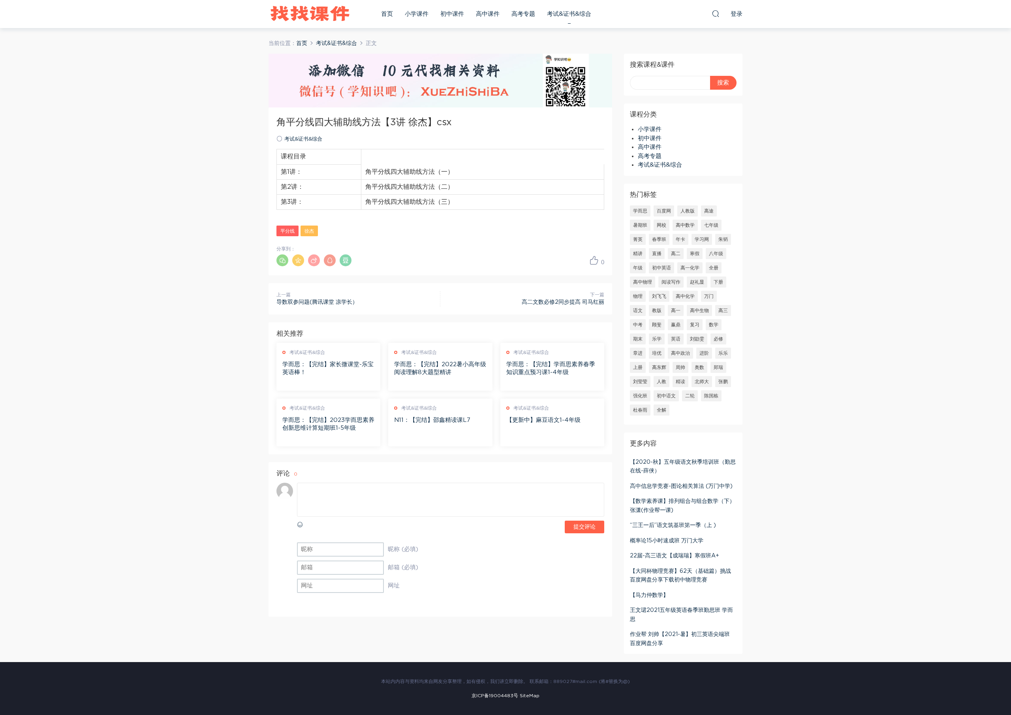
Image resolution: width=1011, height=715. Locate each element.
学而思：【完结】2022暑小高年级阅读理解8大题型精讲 (440, 368)
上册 (638, 367)
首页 (387, 14)
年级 (638, 267)
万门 (709, 296)
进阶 (704, 353)
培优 (656, 353)
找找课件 (310, 14)
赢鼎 (675, 324)
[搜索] (716, 13)
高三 (723, 310)
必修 (718, 339)
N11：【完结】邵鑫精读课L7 (432, 420)
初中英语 (661, 267)
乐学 (656, 339)
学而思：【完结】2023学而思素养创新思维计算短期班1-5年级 (328, 424)
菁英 (638, 239)
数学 (713, 324)
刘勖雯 (697, 339)
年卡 (680, 239)
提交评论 (584, 527)
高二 (675, 253)
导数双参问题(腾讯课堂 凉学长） (317, 302)
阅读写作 (670, 282)
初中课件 (452, 14)
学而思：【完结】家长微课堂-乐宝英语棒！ (328, 368)
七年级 (711, 225)
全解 (661, 410)
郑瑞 (718, 367)
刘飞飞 (659, 296)
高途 (709, 211)
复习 (694, 324)
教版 (656, 310)
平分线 (287, 231)
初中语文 (666, 395)
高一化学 (689, 267)
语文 (638, 310)
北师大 (702, 381)
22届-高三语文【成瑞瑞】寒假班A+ (674, 556)
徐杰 (309, 231)
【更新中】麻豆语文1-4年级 (543, 420)
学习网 (702, 239)
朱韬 (723, 239)
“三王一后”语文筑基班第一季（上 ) (673, 525)
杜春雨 (640, 410)
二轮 (690, 395)
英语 (675, 339)
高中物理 (642, 282)
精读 (680, 381)
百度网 (664, 211)
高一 (675, 310)
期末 (638, 339)
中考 (638, 324)
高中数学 (685, 225)
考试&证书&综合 (569, 14)
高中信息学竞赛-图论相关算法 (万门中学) (681, 486)
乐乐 (723, 353)
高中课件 (488, 14)
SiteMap (529, 695)
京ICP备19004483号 (495, 695)
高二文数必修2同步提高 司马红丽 (563, 302)
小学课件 (416, 14)
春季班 (659, 239)
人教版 (687, 211)
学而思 (640, 211)
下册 (718, 282)
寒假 (694, 253)
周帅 (680, 367)
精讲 (638, 253)
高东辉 (659, 367)
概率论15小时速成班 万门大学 (666, 541)
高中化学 (685, 296)
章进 (638, 353)
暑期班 (640, 225)
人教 (661, 381)
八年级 (716, 253)
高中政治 (680, 353)
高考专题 (523, 14)
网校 (661, 225)
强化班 (640, 395)
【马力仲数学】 (649, 595)
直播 (656, 253)
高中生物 (699, 310)
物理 (638, 296)
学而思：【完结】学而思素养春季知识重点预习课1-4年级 (550, 368)
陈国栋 (711, 395)
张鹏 (723, 381)
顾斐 (656, 324)
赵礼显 (697, 282)
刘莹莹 (640, 381)
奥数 (699, 367)
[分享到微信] (282, 260)
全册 (713, 267)
